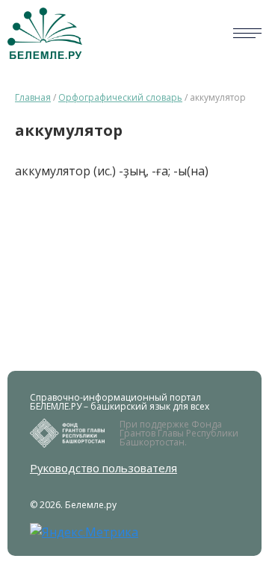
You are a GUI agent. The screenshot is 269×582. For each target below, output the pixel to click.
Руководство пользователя (103, 468)
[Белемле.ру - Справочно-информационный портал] (44, 33)
